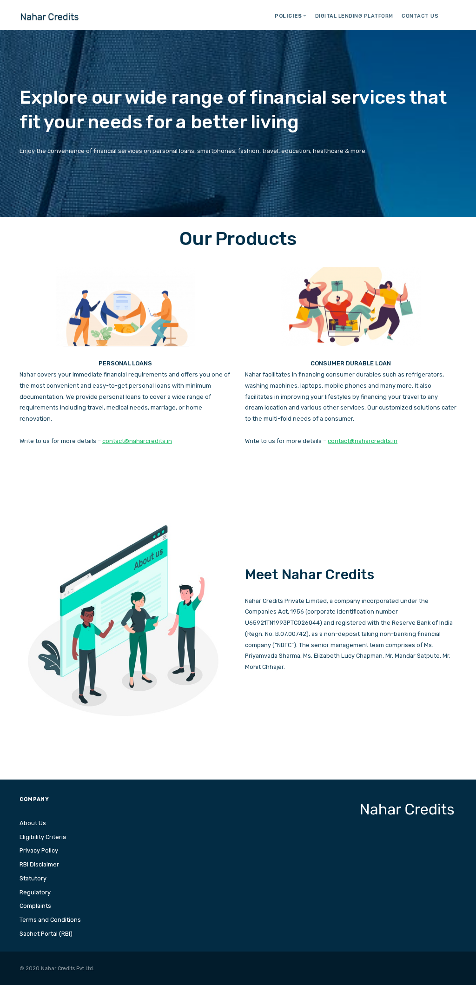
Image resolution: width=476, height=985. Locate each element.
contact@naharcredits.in (137, 440)
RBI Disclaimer (39, 864)
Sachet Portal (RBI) (46, 933)
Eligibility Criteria (43, 836)
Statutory (33, 878)
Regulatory (35, 892)
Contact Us (420, 16)
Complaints (35, 905)
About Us (33, 823)
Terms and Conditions (50, 919)
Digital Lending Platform (354, 16)
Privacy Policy (39, 850)
